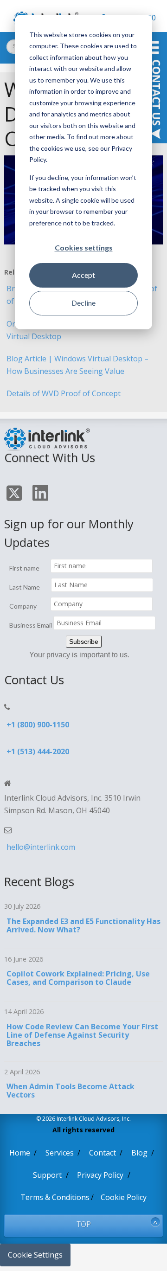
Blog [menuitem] (139, 1153)
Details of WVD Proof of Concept (63, 393)
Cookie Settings (35, 1255)
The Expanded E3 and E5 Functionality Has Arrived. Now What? (83, 925)
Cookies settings (84, 247)
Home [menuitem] (19, 1153)
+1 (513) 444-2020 (37, 751)
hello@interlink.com (40, 847)
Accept (83, 274)
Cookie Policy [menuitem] (124, 1197)
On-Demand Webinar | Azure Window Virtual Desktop (72, 330)
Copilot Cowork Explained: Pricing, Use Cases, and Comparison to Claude (78, 978)
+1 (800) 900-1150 (37, 724)
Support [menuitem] (47, 1175)
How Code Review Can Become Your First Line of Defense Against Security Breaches (82, 1034)
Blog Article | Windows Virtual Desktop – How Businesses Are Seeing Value (77, 364)
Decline (83, 302)
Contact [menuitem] (102, 1153)
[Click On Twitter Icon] (15, 494)
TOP (84, 1224)
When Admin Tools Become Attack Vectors (70, 1090)
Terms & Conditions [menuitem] (55, 1197)
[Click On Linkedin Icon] (41, 494)
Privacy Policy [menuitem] (100, 1175)
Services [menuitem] (59, 1153)
